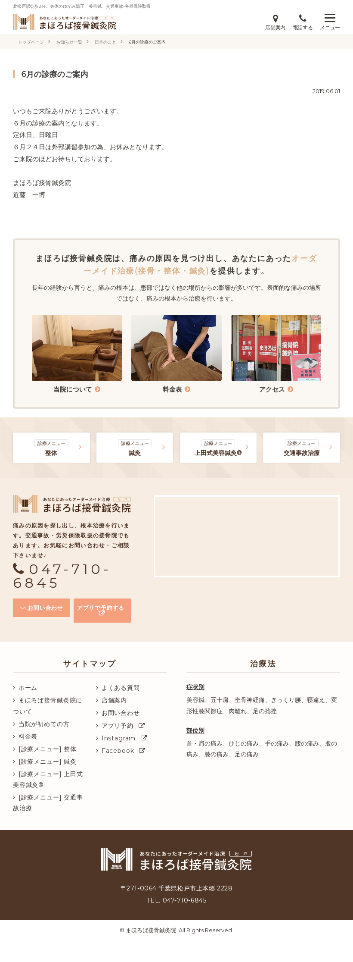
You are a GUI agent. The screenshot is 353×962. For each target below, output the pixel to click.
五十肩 (220, 700)
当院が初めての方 (44, 724)
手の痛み (277, 743)
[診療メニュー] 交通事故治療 (48, 802)
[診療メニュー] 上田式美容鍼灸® (48, 779)
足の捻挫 (265, 711)
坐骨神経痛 (250, 700)
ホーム (28, 688)
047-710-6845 (62, 576)
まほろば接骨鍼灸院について (47, 705)
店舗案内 (114, 700)
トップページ (31, 42)
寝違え (316, 700)
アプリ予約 (117, 726)
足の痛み (247, 754)
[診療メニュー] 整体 (48, 749)
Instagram (119, 738)
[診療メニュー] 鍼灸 (48, 761)
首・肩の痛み (204, 743)
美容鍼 (195, 700)
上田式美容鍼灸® (218, 448)
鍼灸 (135, 448)
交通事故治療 (302, 448)
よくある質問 (121, 688)
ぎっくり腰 (286, 700)
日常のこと (105, 42)
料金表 (28, 736)
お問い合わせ (45, 607)
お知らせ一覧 (69, 42)
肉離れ (238, 711)
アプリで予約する (100, 607)
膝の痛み (216, 754)
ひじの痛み (244, 743)
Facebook (118, 751)
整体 (51, 448)
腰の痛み (307, 743)
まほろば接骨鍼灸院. (151, 930)
